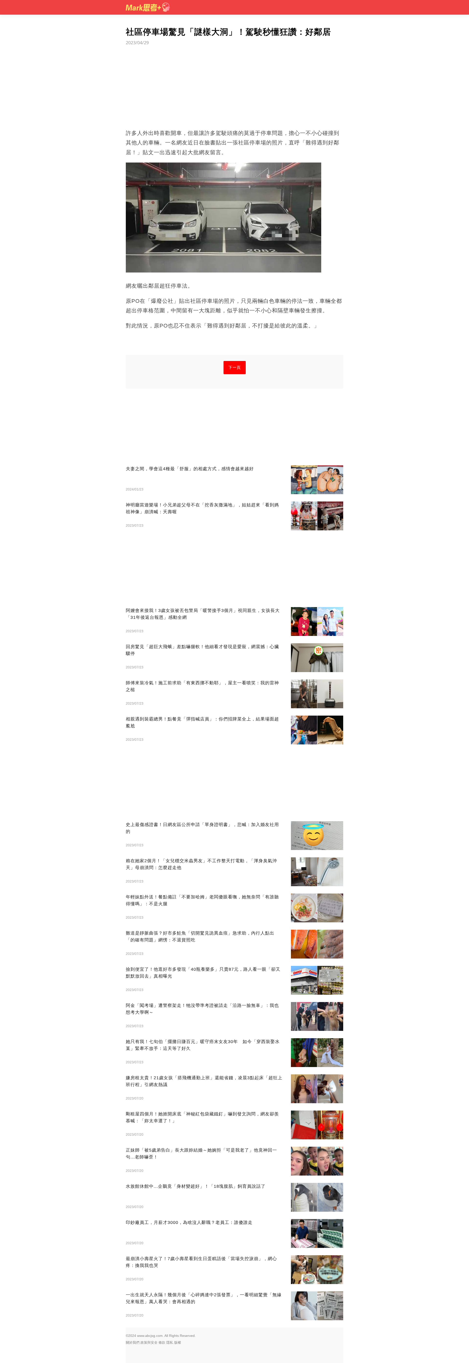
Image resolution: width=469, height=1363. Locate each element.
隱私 (169, 1342)
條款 (162, 1342)
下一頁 (234, 367)
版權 (177, 1342)
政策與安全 (149, 1342)
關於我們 (132, 1342)
